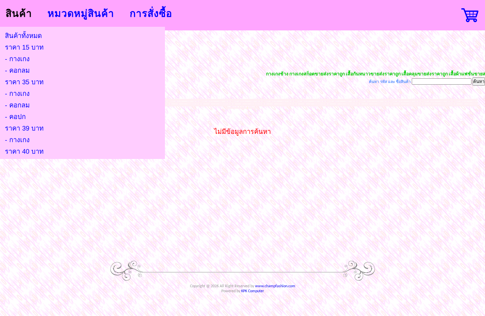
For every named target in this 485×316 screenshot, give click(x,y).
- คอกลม (17, 70)
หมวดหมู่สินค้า (81, 13)
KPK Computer (252, 291)
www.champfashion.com (275, 286)
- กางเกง (17, 58)
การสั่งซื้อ (151, 13)
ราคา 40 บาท (24, 151)
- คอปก (15, 116)
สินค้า (19, 13)
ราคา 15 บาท (24, 47)
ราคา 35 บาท (24, 82)
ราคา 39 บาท (24, 128)
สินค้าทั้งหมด (23, 35)
